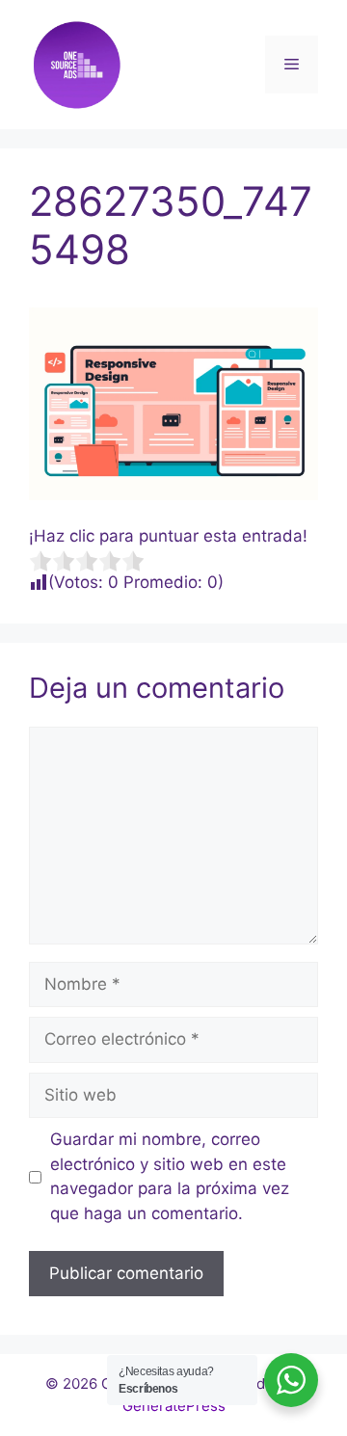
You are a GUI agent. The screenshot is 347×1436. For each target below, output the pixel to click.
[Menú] (291, 64)
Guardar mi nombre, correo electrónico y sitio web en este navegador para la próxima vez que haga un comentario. (169, 1176)
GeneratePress (174, 1405)
